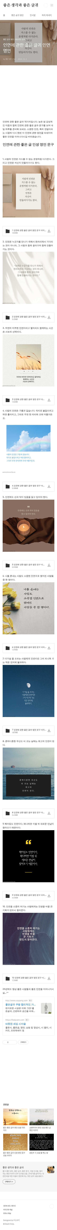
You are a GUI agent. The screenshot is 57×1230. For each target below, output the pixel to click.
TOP (52, 1206)
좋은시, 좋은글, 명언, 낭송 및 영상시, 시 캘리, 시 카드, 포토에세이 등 (28, 1029)
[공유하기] (10, 1042)
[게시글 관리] (14, 1042)
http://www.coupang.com (16, 1000)
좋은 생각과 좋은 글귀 (20, 5)
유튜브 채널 (7, 1213)
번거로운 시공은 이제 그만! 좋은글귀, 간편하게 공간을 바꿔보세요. (20, 1010)
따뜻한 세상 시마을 (15, 1023)
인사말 (33, 15)
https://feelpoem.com (14, 1020)
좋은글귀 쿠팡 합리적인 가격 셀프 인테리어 (19, 1004)
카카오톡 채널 (7, 1210)
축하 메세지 (47, 15)
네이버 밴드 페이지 (9, 1206)
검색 (46, 5)
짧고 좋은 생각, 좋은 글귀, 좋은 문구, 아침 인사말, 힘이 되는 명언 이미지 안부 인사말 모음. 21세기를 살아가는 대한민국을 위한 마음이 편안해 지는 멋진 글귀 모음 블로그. (23, 1173)
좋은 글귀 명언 (17, 15)
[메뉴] (52, 5)
